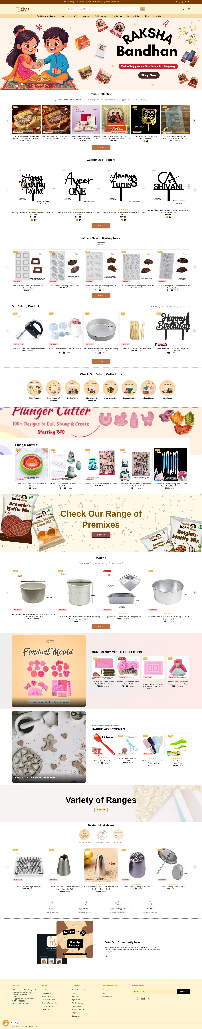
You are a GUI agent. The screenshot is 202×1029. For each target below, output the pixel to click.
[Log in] (184, 9)
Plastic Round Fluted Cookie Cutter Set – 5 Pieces (31, 485)
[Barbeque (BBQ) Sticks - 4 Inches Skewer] (137, 328)
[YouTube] (188, 2)
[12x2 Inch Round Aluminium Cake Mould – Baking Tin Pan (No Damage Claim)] (101, 328)
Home (62, 16)
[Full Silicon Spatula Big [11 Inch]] (103, 744)
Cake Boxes (183, 306)
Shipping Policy (47, 996)
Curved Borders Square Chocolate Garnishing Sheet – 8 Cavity (29, 287)
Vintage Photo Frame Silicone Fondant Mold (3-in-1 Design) (153, 685)
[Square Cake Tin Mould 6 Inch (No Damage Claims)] (123, 590)
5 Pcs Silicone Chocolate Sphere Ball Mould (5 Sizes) (65, 350)
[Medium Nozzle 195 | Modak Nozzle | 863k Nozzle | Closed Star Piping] (65, 865)
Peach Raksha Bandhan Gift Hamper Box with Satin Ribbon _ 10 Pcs (56, 137)
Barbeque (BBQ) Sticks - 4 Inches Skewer (136, 349)
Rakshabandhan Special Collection (69, 100)
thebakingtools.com (30, 1026)
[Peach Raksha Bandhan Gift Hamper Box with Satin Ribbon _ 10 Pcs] (56, 119)
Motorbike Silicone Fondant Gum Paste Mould (128, 683)
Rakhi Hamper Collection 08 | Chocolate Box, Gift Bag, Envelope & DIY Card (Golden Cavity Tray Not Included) (86, 137)
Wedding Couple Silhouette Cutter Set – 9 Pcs (101, 484)
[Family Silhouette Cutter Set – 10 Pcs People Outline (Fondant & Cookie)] (135, 464)
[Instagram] (182, 2)
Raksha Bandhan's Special (46, 16)
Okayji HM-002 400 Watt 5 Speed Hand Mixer (29, 349)
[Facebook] (176, 2)
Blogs (147, 16)
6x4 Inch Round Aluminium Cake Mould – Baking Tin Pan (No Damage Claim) (169, 618)
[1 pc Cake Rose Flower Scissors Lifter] (128, 744)
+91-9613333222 (19, 1001)
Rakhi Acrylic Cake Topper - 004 (146, 136)
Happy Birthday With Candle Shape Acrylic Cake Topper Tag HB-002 (172, 350)
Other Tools (118, 842)
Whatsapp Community (109, 990)
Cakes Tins (85, 564)
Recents (101, 244)
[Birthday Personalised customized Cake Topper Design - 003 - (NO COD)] (123, 186)
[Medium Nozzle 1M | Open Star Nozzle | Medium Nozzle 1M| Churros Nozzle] (101, 865)
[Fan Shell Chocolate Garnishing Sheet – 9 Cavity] (137, 266)
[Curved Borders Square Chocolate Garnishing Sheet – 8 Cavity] (29, 266)
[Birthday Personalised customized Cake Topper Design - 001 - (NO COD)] (33, 186)
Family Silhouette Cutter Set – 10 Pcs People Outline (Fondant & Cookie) (135, 485)
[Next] (194, 121)
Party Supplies (117, 16)
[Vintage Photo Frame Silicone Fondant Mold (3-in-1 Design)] (153, 667)
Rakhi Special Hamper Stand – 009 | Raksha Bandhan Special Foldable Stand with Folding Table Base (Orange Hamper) (116, 137)
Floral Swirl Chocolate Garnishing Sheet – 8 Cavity (101, 287)
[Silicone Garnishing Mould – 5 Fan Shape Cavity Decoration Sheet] (173, 266)
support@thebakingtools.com (24, 999)
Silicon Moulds (116, 564)
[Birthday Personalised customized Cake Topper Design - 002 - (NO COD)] (78, 186)
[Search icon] (142, 9)
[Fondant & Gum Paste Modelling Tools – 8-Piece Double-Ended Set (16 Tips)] (170, 464)
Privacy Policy (46, 993)
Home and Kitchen (133, 16)
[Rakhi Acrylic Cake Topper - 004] (145, 119)
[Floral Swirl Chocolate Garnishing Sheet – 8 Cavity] (101, 266)
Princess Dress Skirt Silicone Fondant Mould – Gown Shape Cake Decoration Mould (178, 683)
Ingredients (86, 16)
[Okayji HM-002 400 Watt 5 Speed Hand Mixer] (29, 328)
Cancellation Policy (48, 1000)
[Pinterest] (185, 2)
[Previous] (7, 121)
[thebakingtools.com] (22, 9)
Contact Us (157, 16)
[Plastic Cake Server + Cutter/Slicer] (178, 744)
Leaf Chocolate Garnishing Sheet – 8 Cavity (65, 286)
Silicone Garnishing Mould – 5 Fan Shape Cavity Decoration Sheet (173, 287)
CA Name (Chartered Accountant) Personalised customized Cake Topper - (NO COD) (168, 211)
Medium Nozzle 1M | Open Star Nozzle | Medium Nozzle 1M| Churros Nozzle (101, 888)
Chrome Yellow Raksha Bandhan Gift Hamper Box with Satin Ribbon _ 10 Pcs (26, 137)
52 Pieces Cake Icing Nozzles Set (29, 887)
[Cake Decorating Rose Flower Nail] (173, 865)
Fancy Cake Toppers (102, 842)
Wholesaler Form (107, 996)
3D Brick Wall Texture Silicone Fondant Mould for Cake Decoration (103, 683)
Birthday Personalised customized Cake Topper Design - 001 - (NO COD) (33, 214)
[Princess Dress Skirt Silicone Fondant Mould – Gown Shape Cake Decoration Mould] (178, 667)
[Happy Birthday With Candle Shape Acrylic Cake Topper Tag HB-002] (172, 328)
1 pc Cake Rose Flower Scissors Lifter (128, 759)
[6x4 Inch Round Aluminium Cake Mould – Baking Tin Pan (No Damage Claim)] (168, 590)
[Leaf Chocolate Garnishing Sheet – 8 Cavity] (65, 266)
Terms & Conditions (48, 1006)
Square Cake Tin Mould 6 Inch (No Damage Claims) (123, 617)
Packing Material (101, 16)
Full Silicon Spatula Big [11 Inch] (103, 761)
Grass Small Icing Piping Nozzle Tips (137, 887)
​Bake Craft (72, 16)
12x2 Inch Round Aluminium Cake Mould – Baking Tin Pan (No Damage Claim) (101, 350)
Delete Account (47, 1009)
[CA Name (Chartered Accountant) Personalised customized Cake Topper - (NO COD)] (168, 186)
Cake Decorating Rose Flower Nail (173, 887)
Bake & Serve (100, 564)
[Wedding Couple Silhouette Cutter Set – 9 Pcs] (101, 464)
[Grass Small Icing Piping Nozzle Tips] (137, 865)
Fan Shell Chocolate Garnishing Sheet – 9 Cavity (137, 286)
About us (45, 990)
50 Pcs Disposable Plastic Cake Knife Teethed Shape (153, 762)
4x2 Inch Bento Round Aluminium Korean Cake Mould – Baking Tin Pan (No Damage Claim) (33, 615)
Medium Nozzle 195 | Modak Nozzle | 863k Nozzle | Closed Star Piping (65, 888)
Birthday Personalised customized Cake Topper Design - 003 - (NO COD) (123, 214)
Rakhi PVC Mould (139, 100)
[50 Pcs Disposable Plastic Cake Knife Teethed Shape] (153, 744)
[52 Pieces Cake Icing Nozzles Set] (29, 865)
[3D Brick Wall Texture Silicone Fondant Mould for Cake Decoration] (103, 667)
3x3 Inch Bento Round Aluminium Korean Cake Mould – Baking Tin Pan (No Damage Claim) (78, 618)
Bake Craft (154, 306)
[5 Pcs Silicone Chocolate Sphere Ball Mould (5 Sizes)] (65, 328)
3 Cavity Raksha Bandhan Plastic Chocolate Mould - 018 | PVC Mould (175, 137)
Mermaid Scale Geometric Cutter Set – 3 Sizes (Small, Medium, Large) (66, 485)
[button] (13, 9)
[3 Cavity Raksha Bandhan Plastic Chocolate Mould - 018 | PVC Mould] (175, 119)
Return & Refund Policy (50, 1003)
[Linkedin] (179, 2)
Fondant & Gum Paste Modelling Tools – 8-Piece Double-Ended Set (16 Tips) (170, 485)
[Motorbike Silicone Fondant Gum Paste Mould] (128, 667)
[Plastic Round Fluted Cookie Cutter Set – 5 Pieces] (31, 464)
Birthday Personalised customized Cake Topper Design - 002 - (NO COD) (78, 214)
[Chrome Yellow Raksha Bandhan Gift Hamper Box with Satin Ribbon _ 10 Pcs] (26, 119)
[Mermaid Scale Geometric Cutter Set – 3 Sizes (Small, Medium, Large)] (66, 464)
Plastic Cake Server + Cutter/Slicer (178, 762)
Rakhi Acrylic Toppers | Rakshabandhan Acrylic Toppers (107, 100)
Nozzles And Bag (84, 842)
